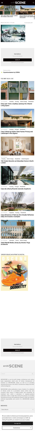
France (17, 240)
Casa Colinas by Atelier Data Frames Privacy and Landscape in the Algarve (17, 132)
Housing (17, 101)
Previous (1, 12)
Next (34, 12)
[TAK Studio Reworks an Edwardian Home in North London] (17, 146)
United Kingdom (25, 158)
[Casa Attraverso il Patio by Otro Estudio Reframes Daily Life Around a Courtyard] (17, 201)
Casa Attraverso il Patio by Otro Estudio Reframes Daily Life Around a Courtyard (17, 215)
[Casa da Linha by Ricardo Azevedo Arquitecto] (17, 175)
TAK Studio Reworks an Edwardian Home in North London (17, 162)
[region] (17, 422)
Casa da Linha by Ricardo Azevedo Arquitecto (16, 189)
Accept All (17, 423)
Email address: (17, 54)
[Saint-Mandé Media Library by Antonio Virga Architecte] (17, 229)
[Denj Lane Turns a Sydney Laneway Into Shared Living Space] (9, 10)
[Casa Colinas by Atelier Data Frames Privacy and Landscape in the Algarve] (17, 118)
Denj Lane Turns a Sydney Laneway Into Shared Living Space (9, 16)
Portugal (17, 129)
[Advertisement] (17, 315)
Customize (16, 427)
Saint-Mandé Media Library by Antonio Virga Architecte (15, 243)
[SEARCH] (33, 2)
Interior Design (23, 101)
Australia (11, 101)
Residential (31, 101)
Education (11, 240)
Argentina (11, 212)
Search (32, 374)
